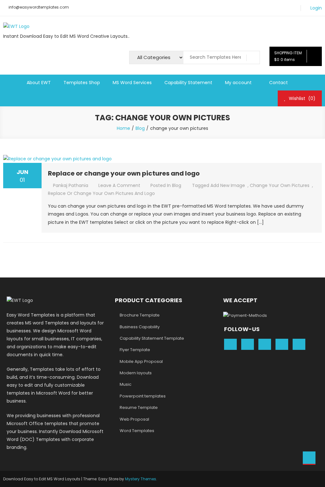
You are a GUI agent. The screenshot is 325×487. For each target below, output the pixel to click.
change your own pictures (279, 185)
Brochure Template (140, 315)
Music (125, 384)
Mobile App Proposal (141, 361)
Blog (176, 185)
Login (316, 8)
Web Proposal (134, 419)
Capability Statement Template (152, 338)
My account (238, 82)
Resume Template (139, 407)
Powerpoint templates (143, 396)
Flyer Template (135, 350)
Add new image (227, 185)
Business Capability (140, 327)
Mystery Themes (140, 479)
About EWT (39, 82)
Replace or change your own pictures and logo (124, 173)
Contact (278, 82)
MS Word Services (132, 82)
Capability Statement (188, 82)
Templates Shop (81, 82)
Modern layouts (136, 373)
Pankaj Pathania (70, 185)
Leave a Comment (119, 185)
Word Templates (137, 431)
